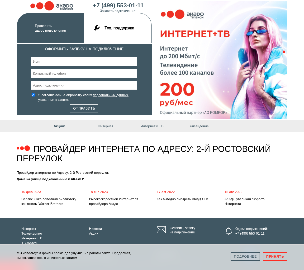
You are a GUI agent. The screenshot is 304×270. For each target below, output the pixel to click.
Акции (93, 233)
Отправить (84, 108)
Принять (275, 256)
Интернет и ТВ (152, 126)
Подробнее (245, 256)
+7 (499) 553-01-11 (118, 7)
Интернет (105, 126)
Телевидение (198, 126)
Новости (95, 229)
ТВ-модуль (29, 243)
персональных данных (110, 95)
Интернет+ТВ (31, 238)
